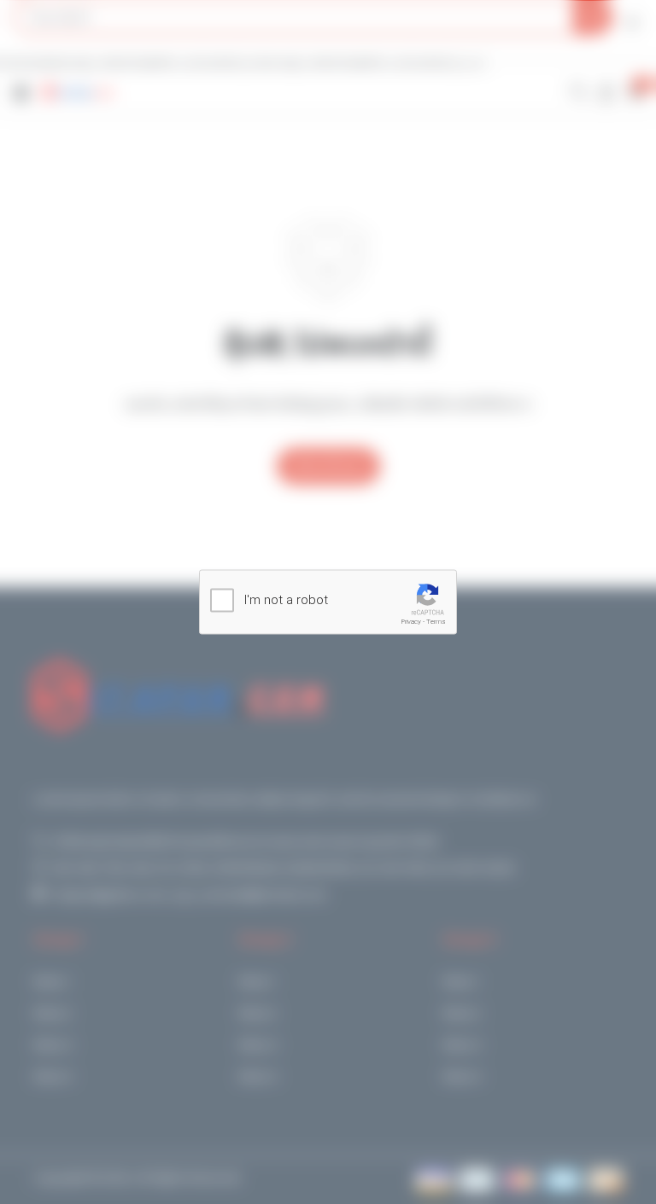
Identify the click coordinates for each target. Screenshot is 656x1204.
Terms (436, 621)
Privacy (411, 621)
